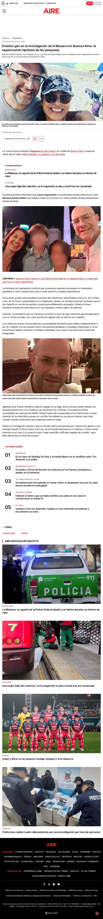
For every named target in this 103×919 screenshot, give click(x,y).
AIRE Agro (38, 857)
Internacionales (13, 857)
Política (96, 852)
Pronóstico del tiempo (56, 871)
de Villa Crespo (43, 151)
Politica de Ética (31, 890)
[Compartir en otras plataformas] (41, 139)
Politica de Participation (62, 896)
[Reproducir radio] (3, 3)
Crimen (24, 533)
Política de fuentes (75, 890)
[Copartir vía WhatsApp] (35, 139)
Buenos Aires (77, 151)
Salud (75, 852)
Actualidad (64, 852)
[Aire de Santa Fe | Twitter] (49, 884)
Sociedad (55, 866)
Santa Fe (39, 852)
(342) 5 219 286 (61, 906)
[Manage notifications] (97, 913)
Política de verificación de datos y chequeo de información (28, 896)
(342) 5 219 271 (31, 906)
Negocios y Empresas (87, 861)
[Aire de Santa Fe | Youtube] (58, 884)
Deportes (67, 857)
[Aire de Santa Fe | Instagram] (54, 884)
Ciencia (27, 857)
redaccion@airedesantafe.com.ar (81, 906)
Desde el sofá (91, 857)
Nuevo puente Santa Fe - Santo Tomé (51, 876)
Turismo (39, 861)
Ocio (45, 866)
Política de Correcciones (14, 890)
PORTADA (5, 38)
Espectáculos (52, 857)
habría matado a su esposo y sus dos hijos (43, 154)
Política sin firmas (91, 890)
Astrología (59, 861)
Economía (85, 852)
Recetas (78, 857)
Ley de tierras (88, 871)
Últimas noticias (24, 852)
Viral (48, 861)
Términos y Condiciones (82, 896)
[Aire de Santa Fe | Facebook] (44, 884)
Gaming (70, 861)
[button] (17, 11)
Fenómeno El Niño (33, 871)
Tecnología (27, 861)
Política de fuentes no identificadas (53, 890)
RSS (95, 896)
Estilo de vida (12, 861)
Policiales (17, 38)
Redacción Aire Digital (12, 132)
